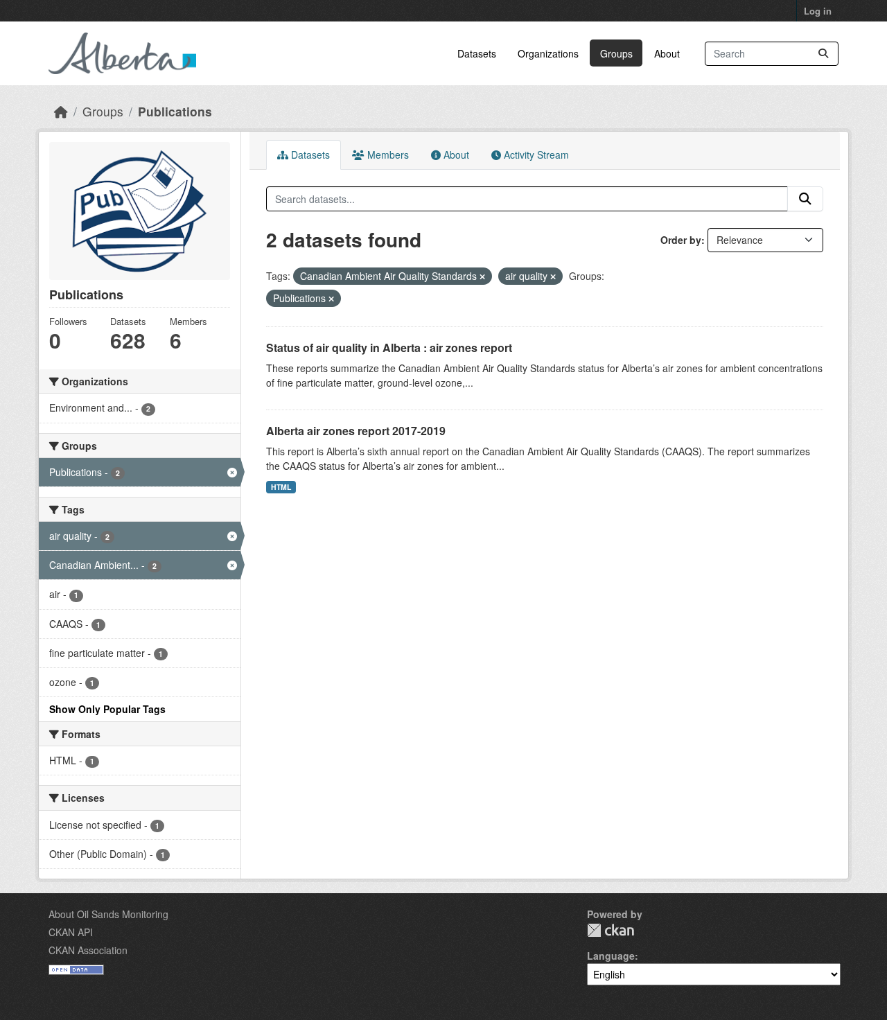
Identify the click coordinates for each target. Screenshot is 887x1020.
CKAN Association (88, 950)
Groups (616, 53)
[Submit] (823, 54)
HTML (281, 487)
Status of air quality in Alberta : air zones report (389, 347)
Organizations (548, 53)
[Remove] (482, 276)
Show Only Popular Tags (107, 709)
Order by (680, 240)
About (667, 53)
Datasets (476, 53)
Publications (175, 111)
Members (387, 154)
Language (611, 955)
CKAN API (71, 932)
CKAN (610, 930)
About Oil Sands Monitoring (108, 914)
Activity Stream (535, 154)
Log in (818, 10)
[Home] (61, 111)
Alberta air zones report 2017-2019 (356, 431)
